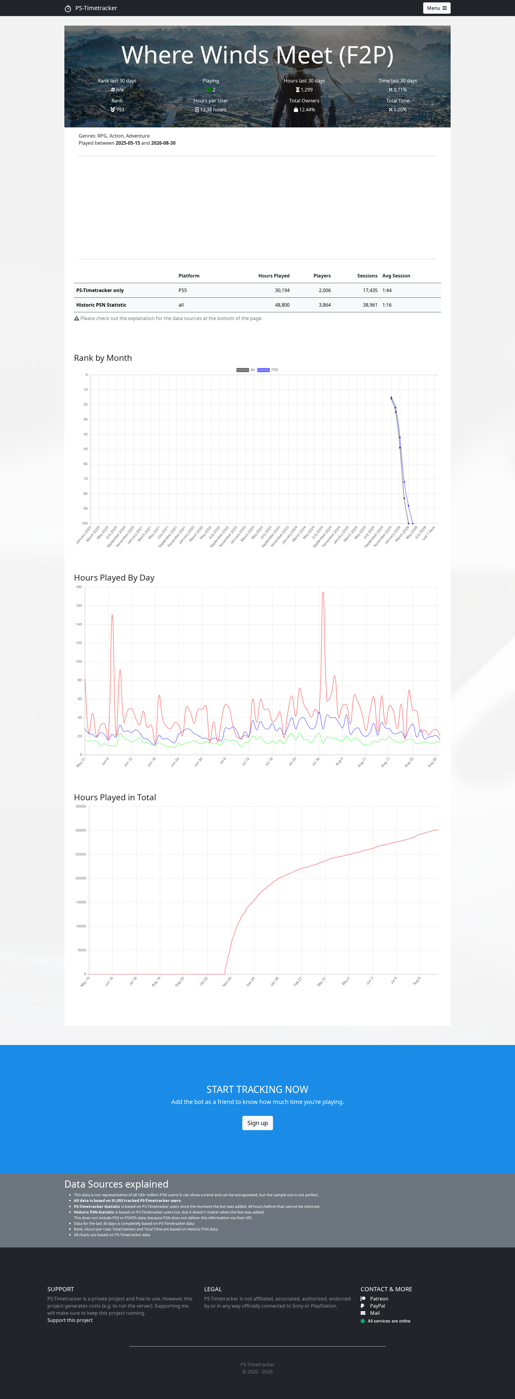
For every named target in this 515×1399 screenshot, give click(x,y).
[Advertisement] (257, 207)
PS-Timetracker (95, 8)
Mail (375, 1313)
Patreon (379, 1298)
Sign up (257, 1123)
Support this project (70, 1320)
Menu (433, 8)
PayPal (377, 1306)
